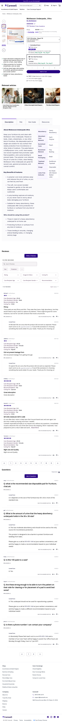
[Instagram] (51, 717)
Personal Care (6, 675)
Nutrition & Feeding (7, 672)
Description (9, 122)
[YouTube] (58, 717)
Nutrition (22, 9)
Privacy (16, 720)
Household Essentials (8, 684)
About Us (5, 695)
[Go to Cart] (60, 5)
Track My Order (6, 698)
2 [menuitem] (15, 463)
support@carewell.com (26, 326)
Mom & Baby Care (7, 678)
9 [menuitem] (51, 463)
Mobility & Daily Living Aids (9, 687)
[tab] (31, 256)
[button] (22, 269)
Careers (4, 710)
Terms (21, 720)
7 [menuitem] (41, 463)
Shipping (4, 701)
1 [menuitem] (10, 463)
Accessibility (27, 720)
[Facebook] (48, 717)
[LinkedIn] (54, 717)
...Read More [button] (34, 428)
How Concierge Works (39, 672)
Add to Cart (43, 71)
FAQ (20, 122)
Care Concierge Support (34, 9)
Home (3, 13)
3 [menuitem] (20, 463)
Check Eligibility (37, 669)
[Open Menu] (2, 5)
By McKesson (31, 21)
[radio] (5, 269)
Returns (4, 704)
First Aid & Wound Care (8, 681)
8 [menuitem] (46, 463)
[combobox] (11, 275)
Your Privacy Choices (41, 720)
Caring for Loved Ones (39, 678)
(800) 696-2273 (39, 694)
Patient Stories (37, 675)
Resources (45, 122)
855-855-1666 (29, 541)
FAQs (3, 707)
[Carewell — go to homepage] (10, 5)
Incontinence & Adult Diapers (9, 9)
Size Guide (32, 122)
